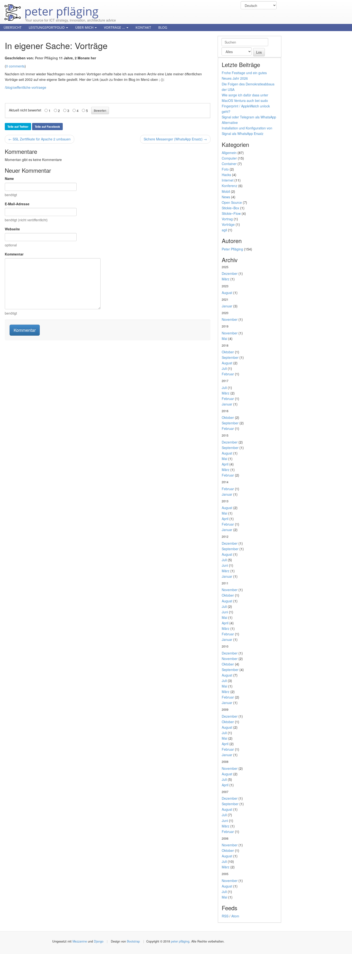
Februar (228, 374)
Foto (225, 169)
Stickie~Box (230, 207)
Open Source (232, 202)
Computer (229, 158)
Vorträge (228, 224)
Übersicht (13, 27)
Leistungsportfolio (47, 27)
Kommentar (14, 254)
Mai (224, 338)
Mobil (226, 191)
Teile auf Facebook (47, 126)
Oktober (228, 351)
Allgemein (229, 152)
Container (229, 163)
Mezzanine (80, 941)
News (226, 196)
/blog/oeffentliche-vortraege (25, 87)
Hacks (226, 174)
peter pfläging (60, 7)
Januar (227, 306)
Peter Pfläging (46, 57)
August (227, 292)
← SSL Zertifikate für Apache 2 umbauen (39, 139)
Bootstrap (133, 941)
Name (9, 178)
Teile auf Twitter (17, 126)
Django (98, 941)
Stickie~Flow (231, 213)
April (225, 464)
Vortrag (227, 218)
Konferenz (229, 185)
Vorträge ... (115, 27)
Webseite (12, 229)
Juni (225, 565)
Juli (224, 368)
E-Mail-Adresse (17, 203)
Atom (235, 916)
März (225, 279)
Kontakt (143, 27)
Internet (227, 180)
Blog (162, 27)
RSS (225, 916)
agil (224, 229)
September (230, 357)
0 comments (15, 66)
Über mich (84, 27)
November (230, 319)
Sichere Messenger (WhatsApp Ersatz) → (175, 139)
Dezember (230, 273)
